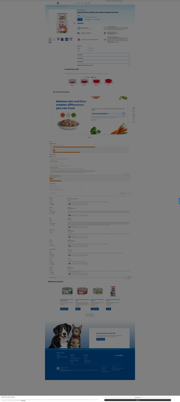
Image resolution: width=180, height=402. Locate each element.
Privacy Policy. (23, 400)
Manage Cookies (137, 397)
